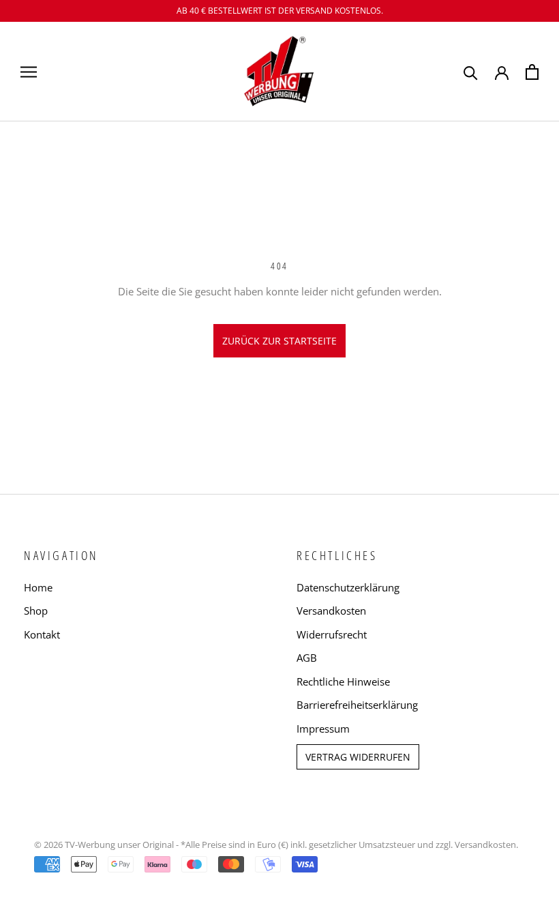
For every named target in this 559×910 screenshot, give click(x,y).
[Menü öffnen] (28, 71)
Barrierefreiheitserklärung (357, 704)
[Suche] (471, 72)
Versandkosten (331, 610)
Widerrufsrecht (332, 634)
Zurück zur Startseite (279, 340)
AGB (307, 657)
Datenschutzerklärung (348, 587)
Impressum (323, 728)
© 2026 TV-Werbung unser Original (104, 844)
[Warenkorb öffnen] (532, 72)
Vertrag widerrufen (357, 756)
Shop (36, 610)
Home (38, 587)
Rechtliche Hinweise (343, 681)
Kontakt (42, 634)
